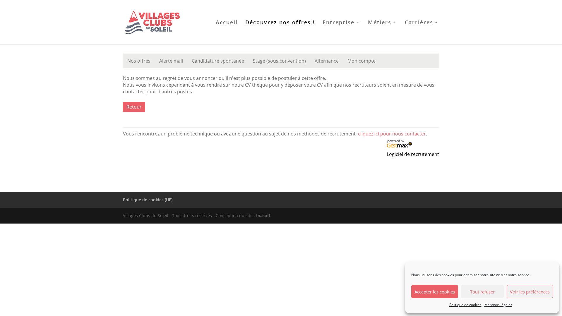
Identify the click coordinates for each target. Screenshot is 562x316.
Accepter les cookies (434, 292)
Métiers (379, 23)
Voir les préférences (530, 292)
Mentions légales (498, 304)
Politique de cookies (465, 304)
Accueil (227, 23)
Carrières (419, 23)
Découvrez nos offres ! (280, 23)
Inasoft (262, 215)
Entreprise (338, 23)
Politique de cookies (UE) (147, 199)
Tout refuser (482, 292)
